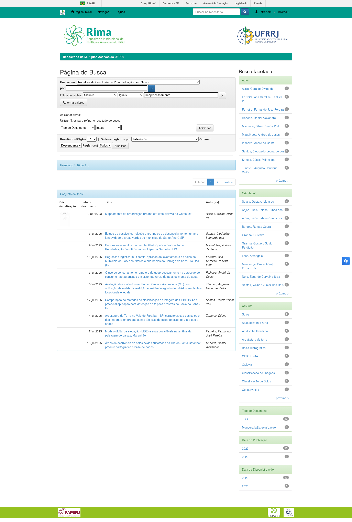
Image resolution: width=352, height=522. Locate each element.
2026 (245, 478)
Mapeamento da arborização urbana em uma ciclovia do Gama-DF (148, 214)
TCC (245, 419)
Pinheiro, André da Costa (258, 143)
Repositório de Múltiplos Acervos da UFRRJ (93, 57)
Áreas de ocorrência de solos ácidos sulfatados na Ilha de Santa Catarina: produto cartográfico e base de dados (153, 345)
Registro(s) (90, 145)
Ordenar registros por (116, 139)
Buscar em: (68, 82)
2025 (245, 448)
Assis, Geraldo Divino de (258, 89)
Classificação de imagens (258, 373)
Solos (245, 314)
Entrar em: (265, 12)
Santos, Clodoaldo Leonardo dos (263, 151)
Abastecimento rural (255, 323)
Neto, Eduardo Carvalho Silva (261, 276)
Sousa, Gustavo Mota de (258, 201)
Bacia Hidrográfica (254, 348)
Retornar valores (73, 102)
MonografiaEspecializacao (259, 427)
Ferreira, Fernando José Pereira (263, 109)
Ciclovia (247, 364)
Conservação (250, 390)
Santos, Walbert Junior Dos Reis (263, 285)
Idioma (282, 12)
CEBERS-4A (250, 356)
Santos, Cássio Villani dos (258, 160)
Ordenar (205, 139)
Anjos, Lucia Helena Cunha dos (262, 210)
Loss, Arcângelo (252, 256)
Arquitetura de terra (254, 339)
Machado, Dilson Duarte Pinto (261, 126)
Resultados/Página (73, 139)
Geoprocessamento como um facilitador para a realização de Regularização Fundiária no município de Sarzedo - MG (144, 247)
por (62, 88)
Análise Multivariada (255, 331)
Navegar (104, 12)
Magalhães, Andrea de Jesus (261, 134)
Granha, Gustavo (253, 235)
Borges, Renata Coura (256, 226)
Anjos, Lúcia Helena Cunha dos (262, 218)
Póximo (228, 182)
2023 (245, 457)
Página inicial (83, 12)
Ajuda (121, 12)
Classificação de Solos (256, 381)
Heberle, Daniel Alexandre (259, 118)
